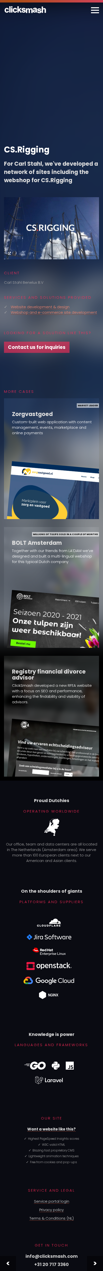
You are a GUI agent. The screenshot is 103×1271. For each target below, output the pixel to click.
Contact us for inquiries (37, 347)
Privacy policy (51, 1209)
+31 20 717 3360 (51, 1264)
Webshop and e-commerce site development (54, 312)
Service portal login (51, 1201)
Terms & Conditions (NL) (52, 1218)
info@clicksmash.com (52, 1256)
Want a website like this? (51, 1129)
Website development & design (40, 306)
